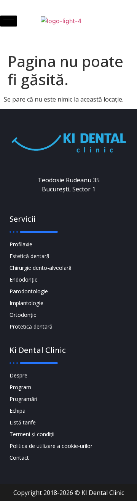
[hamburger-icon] (8, 21)
